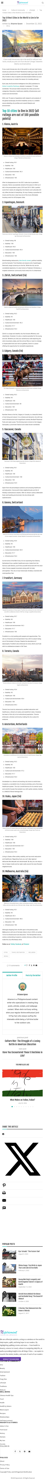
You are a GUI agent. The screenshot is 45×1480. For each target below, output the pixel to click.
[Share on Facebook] (29, 965)
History (2, 1433)
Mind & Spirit (4, 1410)
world (6, 956)
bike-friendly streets (25, 260)
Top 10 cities (9, 111)
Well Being (5, 1392)
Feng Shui (3, 1379)
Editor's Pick (4, 1426)
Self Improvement (6, 1420)
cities (6, 952)
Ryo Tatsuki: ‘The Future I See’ (29, 1251)
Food (2, 1399)
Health (2, 1402)
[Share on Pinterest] (4, 1186)
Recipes (3, 1413)
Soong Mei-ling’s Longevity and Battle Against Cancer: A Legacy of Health (30, 1281)
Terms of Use (4, 1468)
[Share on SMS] (4, 1209)
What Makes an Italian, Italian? (22, 1100)
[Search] (43, 3)
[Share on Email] (4, 1202)
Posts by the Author (33, 975)
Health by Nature (5, 1406)
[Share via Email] (36, 965)
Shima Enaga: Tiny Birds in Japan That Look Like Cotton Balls (30, 1266)
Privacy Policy (5, 1465)
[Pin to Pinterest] (34, 965)
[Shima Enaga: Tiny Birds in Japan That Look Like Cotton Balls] (9, 1268)
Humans (2, 1437)
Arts (1, 1365)
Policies (4, 1457)
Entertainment (5, 1372)
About (2, 1461)
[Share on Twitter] (31, 965)
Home (4, 10)
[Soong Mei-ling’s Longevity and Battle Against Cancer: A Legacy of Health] (9, 1282)
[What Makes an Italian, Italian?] (22, 1082)
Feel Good (3, 1429)
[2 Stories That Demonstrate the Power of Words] (9, 1311)
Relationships (4, 1417)
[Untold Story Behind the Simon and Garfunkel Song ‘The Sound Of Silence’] (9, 1297)
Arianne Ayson (16, 24)
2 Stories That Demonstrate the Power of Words (29, 1309)
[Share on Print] (4, 1194)
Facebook (18, 944)
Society (2, 1444)
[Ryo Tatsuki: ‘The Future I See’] (9, 1254)
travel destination (18, 952)
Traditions (3, 1386)
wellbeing (31, 952)
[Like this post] (27, 965)
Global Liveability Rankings (10, 86)
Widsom (3, 1390)
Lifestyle (32, 10)
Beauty (2, 1368)
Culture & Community (18, 10)
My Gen (2, 1440)
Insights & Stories (9, 1422)
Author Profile (11, 975)
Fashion (2, 1375)
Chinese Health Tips (7, 1395)
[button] (4, 1088)
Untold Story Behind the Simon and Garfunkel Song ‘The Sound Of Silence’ (30, 1296)
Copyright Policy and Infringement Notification (16, 1472)
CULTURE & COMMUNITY (10, 1361)
